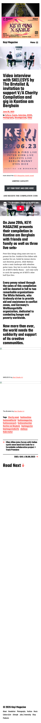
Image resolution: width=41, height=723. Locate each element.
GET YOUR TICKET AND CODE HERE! (20, 188)
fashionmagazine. (25, 420)
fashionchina (25, 417)
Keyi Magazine (10, 42)
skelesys (24, 429)
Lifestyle (15, 714)
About (5, 711)
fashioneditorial (9, 420)
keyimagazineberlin (11, 429)
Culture (8, 115)
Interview (22, 115)
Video (29, 118)
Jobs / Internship (25, 714)
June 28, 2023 (8, 112)
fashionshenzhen (25, 423)
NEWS (29, 115)
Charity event (13, 417)
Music (35, 711)
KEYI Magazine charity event (24, 175)
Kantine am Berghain (11, 426)
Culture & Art (7, 714)
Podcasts (6, 718)
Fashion (29, 711)
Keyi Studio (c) (18, 377)
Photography (8, 118)
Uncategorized (20, 118)
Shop (34, 714)
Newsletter (11, 711)
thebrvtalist (8, 432)
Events (14, 115)
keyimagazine (27, 426)
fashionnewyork (9, 423)
